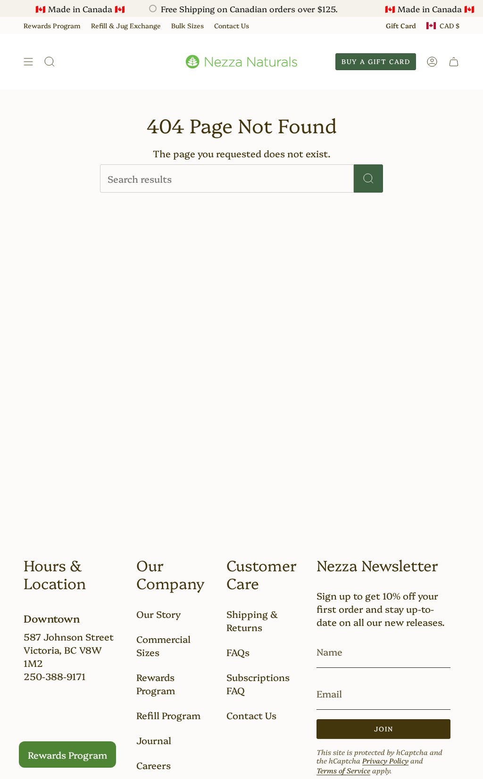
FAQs (238, 651)
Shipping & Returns (252, 620)
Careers (153, 764)
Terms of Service (343, 770)
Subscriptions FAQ (258, 683)
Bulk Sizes (187, 25)
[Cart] (454, 61)
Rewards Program (52, 25)
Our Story (158, 613)
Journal (153, 740)
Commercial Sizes (163, 645)
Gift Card (401, 25)
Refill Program (168, 715)
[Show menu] (28, 61)
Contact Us (231, 25)
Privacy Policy (385, 760)
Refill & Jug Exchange (126, 25)
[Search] (368, 178)
